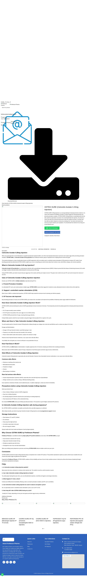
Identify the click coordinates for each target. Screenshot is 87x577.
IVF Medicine (48, 546)
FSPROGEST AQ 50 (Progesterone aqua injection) (59, 521)
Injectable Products (49, 541)
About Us (29, 541)
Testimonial (30, 544)
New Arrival (56, 235)
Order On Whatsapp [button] (53, 228)
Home (3, 203)
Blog (28, 546)
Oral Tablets (47, 544)
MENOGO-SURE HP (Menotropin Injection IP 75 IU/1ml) (9, 521)
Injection (7, 203)
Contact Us (29, 548)
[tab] (34, 249)
